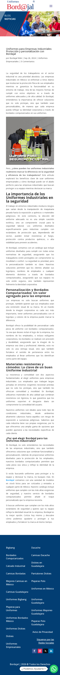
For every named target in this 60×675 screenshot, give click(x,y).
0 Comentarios (27, 61)
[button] (54, 669)
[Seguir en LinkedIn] (51, 651)
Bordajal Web (16, 58)
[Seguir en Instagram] (40, 651)
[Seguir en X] (45, 651)
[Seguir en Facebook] (34, 651)
